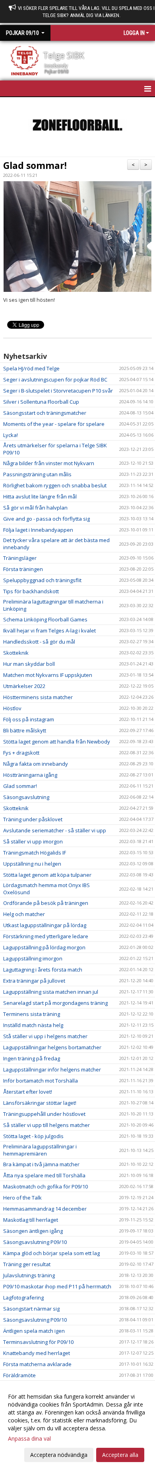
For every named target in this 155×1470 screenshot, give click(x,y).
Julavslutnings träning (29, 1275)
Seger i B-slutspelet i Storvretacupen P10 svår (58, 390)
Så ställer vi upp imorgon (33, 841)
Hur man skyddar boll (29, 663)
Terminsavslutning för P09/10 (38, 1341)
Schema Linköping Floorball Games (45, 619)
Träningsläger (20, 558)
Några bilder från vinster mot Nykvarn (48, 463)
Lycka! (10, 435)
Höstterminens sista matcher (38, 697)
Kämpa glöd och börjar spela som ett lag (51, 1253)
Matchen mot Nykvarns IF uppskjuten (47, 674)
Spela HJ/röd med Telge (31, 368)
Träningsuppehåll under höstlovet (44, 1113)
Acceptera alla (120, 1455)
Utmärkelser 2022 (24, 686)
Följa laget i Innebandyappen (38, 529)
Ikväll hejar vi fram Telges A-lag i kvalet (49, 630)
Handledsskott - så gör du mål (39, 641)
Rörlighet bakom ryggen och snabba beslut (55, 485)
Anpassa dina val (29, 1438)
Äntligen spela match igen (34, 1330)
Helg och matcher (24, 914)
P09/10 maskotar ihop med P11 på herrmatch (57, 1286)
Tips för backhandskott (31, 591)
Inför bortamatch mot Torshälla (40, 1080)
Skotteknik (16, 652)
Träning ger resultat (26, 1264)
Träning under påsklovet (32, 819)
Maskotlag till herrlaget (30, 1219)
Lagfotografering (23, 1297)
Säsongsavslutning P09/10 (35, 1242)
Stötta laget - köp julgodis (33, 1136)
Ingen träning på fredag (31, 1058)
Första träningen (23, 569)
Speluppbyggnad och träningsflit (42, 580)
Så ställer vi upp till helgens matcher (46, 1125)
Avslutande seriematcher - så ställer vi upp (54, 830)
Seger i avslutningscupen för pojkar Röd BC (55, 379)
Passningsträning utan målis (37, 474)
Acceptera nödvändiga (58, 1455)
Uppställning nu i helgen (32, 863)
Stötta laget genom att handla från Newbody (56, 741)
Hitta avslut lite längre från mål (40, 496)
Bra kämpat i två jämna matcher (41, 1164)
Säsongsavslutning (26, 797)
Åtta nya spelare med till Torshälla (44, 1175)
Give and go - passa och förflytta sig (46, 518)
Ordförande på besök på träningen (45, 903)
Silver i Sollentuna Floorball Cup (41, 401)
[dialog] (77, 1425)
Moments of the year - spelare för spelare (54, 423)
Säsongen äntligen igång (33, 1230)
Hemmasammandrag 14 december (45, 1208)
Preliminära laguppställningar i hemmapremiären (40, 1150)
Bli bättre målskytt (24, 730)
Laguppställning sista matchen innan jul (50, 991)
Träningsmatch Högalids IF (34, 852)
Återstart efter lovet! (27, 1091)
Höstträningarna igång (30, 774)
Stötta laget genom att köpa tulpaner (47, 874)
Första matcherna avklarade (37, 1364)
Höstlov (12, 708)
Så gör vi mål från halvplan (35, 507)
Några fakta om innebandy (35, 763)
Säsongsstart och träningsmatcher (44, 412)
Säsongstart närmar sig (31, 1308)
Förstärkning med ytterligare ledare (45, 936)
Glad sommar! (35, 165)
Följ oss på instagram (28, 719)
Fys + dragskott (21, 752)
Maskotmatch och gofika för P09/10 (45, 1186)
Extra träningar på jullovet (34, 980)
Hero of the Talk (22, 1197)
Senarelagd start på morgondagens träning (55, 1002)
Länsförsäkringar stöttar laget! (39, 1102)
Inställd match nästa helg (33, 1025)
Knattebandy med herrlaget (36, 1353)
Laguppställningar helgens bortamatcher (52, 1047)
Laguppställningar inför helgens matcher (52, 1069)
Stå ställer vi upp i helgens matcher (45, 1036)
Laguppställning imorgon (32, 958)
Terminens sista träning (31, 1014)
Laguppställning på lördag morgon (44, 947)
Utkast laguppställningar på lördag (44, 925)
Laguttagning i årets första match (42, 969)
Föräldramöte (19, 1375)
